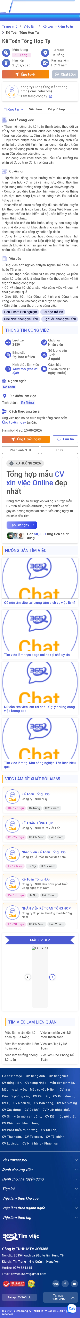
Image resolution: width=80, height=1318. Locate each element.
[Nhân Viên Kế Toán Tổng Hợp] (12, 854)
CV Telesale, (34, 1137)
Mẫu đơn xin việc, (62, 1083)
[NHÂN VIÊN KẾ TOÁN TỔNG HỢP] (12, 912)
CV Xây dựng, (12, 1110)
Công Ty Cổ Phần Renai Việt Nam (44, 857)
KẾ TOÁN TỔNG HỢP (37, 823)
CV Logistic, (10, 1143)
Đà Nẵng (27, 402)
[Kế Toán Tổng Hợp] (12, 796)
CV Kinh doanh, (64, 1096)
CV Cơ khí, (32, 1110)
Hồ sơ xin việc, (12, 1076)
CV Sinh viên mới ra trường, (22, 1116)
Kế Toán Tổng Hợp (36, 794)
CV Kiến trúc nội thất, (61, 1116)
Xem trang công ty (34, 96)
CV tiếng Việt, (59, 1076)
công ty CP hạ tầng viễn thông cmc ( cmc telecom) (44, 89)
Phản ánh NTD (20, 450)
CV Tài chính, (55, 1137)
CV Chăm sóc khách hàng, (21, 1123)
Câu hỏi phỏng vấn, (16, 1096)
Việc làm (35, 109)
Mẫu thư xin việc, (14, 1089)
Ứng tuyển (29, 74)
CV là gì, (65, 1089)
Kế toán (9, 387)
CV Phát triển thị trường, (20, 1130)
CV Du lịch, (49, 1130)
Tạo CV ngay (19, 525)
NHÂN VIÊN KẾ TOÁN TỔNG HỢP (46, 908)
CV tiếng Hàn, (12, 1083)
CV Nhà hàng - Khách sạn (40, 1143)
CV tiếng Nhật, (36, 1083)
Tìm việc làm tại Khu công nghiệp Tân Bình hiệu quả (40, 765)
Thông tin (11, 109)
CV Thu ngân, (12, 1137)
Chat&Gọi (68, 74)
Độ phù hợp (56, 109)
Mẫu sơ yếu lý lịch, (43, 1089)
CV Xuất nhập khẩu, (56, 1110)
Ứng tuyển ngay (14, 422)
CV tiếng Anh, (36, 1076)
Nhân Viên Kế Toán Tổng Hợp (44, 852)
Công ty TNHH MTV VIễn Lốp (41, 828)
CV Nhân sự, (22, 1103)
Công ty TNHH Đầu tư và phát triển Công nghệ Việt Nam (45, 886)
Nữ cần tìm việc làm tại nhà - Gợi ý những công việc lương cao (39, 709)
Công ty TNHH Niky (34, 799)
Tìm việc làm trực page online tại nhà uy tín (37, 655)
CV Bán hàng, (44, 1103)
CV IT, (6, 1103)
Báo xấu (59, 450)
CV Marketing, (67, 1103)
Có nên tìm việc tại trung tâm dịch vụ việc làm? (39, 603)
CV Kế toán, (41, 1096)
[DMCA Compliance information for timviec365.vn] (31, 1284)
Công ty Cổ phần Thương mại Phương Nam (47, 915)
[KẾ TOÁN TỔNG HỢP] (12, 825)
